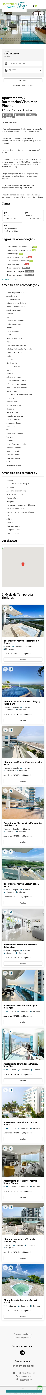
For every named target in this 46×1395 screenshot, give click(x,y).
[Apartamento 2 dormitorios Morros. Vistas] (23, 1102)
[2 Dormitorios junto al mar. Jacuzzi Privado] (23, 1280)
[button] (1, 38)
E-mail (24, 80)
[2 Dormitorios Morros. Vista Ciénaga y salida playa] (23, 681)
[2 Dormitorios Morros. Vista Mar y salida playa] (23, 742)
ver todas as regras (9, 279)
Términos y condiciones (23, 1334)
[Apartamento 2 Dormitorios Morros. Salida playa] (23, 925)
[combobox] (25, 70)
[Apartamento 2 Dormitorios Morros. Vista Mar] (23, 1044)
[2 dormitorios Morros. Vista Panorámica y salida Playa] (23, 803)
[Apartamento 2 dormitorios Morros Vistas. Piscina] (23, 1161)
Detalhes (23, 659)
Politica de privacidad (23, 1337)
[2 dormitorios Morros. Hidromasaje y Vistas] (23, 621)
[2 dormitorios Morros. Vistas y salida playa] (23, 864)
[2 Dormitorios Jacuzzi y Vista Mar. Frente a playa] (23, 1219)
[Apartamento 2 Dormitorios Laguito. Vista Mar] (23, 985)
